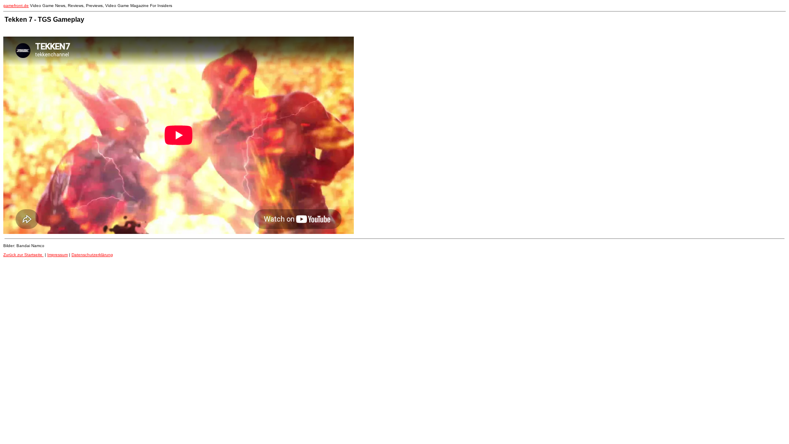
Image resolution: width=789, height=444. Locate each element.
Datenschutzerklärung (92, 254)
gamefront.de (16, 5)
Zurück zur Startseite (23, 254)
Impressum (57, 254)
